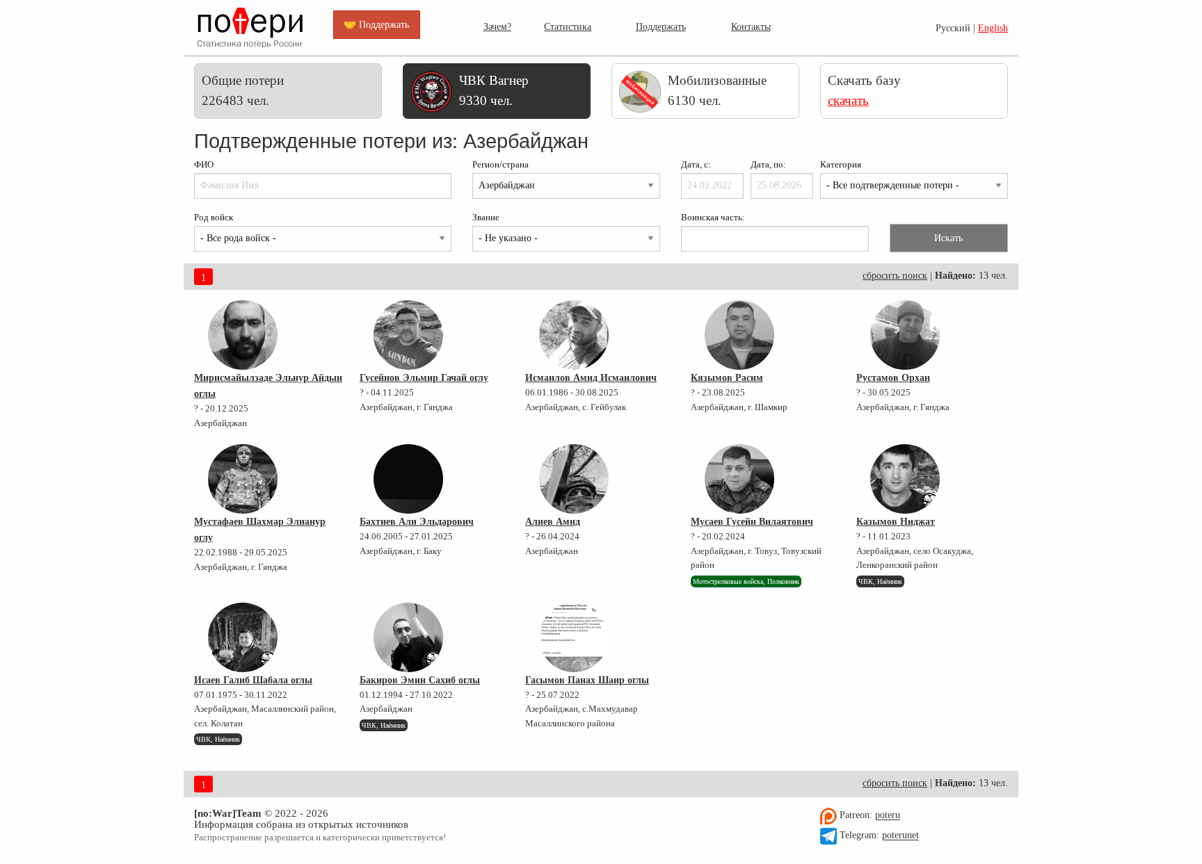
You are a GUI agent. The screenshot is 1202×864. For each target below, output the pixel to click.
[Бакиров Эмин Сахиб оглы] (408, 637)
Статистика (567, 26)
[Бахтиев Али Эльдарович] (408, 479)
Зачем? (497, 26)
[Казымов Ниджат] (905, 479)
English (993, 28)
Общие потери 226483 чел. (243, 90)
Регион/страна (500, 165)
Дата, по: (768, 165)
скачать (848, 100)
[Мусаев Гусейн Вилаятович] (739, 479)
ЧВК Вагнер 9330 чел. (494, 90)
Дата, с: (696, 165)
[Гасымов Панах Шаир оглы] (574, 637)
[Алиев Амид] (574, 479)
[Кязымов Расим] (739, 335)
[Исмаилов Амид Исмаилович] (574, 335)
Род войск (213, 217)
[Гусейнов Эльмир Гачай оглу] (408, 335)
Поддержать (661, 26)
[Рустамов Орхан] (905, 335)
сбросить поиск (895, 275)
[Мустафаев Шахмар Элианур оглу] (243, 479)
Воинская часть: (713, 217)
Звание (485, 217)
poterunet (900, 836)
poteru (887, 815)
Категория (840, 165)
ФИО (204, 165)
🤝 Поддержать (376, 24)
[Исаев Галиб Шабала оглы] (243, 637)
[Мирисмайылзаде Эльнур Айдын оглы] (243, 335)
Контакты (751, 26)
